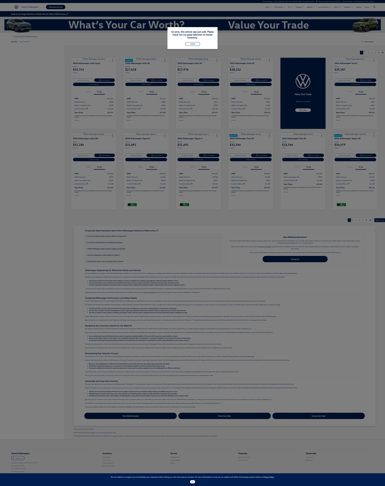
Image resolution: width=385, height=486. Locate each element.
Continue (192, 44)
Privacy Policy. (268, 477)
